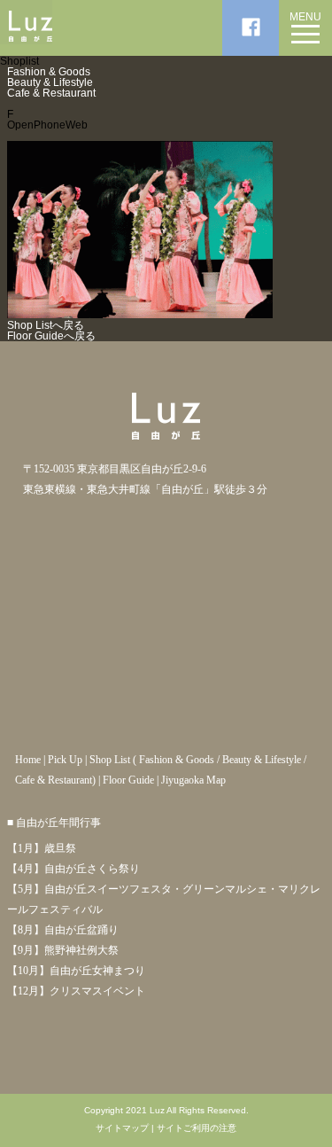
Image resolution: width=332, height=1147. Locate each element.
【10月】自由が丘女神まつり (76, 970)
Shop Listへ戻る (45, 325)
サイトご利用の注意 (196, 1128)
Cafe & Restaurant (51, 93)
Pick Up (65, 759)
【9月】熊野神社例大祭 (63, 950)
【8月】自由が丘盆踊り (63, 930)
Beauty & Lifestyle (50, 82)
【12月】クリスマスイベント (76, 991)
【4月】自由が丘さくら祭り (73, 868)
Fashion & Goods (48, 72)
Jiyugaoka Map (193, 780)
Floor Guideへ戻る (51, 336)
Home (28, 759)
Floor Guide (128, 780)
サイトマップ (122, 1128)
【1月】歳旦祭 (41, 848)
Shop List (109, 759)
